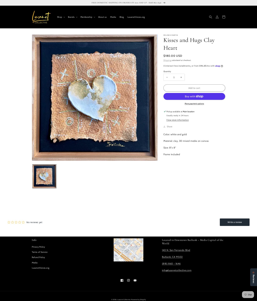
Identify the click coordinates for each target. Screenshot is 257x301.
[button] (60, 17)
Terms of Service (40, 252)
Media (35, 262)
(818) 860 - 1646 (171, 263)
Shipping (167, 60)
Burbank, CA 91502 (172, 256)
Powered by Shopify (138, 300)
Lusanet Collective (124, 300)
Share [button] (169, 126)
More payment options (194, 103)
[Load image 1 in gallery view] (44, 176)
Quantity (167, 71)
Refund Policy (38, 257)
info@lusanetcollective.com (177, 270)
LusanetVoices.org (40, 268)
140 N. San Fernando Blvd (176, 250)
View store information (177, 120)
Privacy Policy (38, 246)
